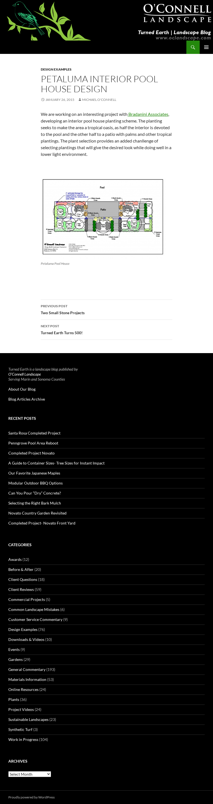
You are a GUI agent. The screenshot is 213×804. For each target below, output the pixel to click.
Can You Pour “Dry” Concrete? (34, 493)
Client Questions (22, 579)
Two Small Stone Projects (63, 309)
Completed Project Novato (31, 453)
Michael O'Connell (99, 100)
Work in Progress (23, 739)
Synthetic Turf (20, 729)
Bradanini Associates (148, 114)
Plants (13, 699)
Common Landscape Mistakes (33, 609)
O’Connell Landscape (24, 374)
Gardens (15, 659)
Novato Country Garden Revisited (37, 513)
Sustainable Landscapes (28, 719)
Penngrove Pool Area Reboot (33, 443)
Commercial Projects (26, 599)
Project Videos (21, 709)
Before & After (21, 569)
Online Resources (23, 689)
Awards (15, 559)
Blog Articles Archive (26, 399)
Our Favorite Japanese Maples (34, 473)
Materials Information (27, 679)
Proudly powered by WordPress (31, 797)
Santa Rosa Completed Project (34, 433)
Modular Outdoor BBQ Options (35, 483)
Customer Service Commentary (35, 619)
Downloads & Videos (26, 639)
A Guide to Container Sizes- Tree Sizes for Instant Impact (56, 463)
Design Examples (56, 69)
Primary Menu (206, 47)
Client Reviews (21, 589)
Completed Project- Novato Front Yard (41, 523)
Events (14, 649)
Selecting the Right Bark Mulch (34, 503)
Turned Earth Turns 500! (62, 329)
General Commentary (26, 669)
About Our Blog (22, 389)
